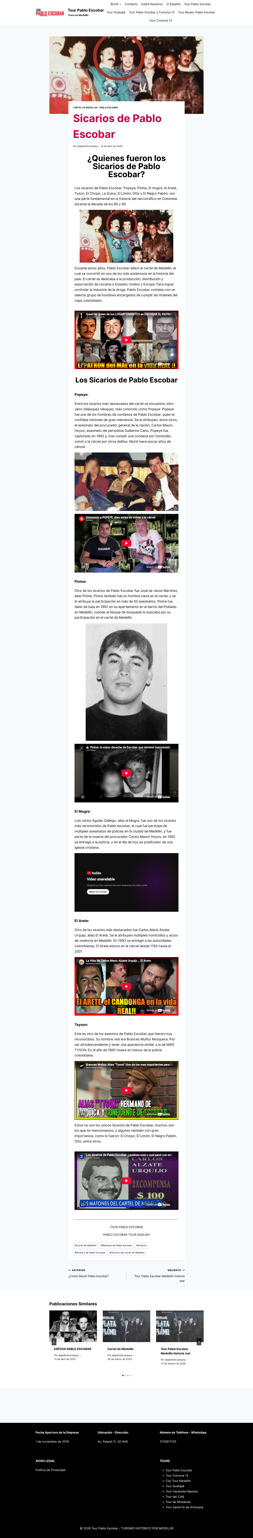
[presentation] (73, 1326)
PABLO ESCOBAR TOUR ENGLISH (126, 1234)
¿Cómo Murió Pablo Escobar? (88, 1273)
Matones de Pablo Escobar (116, 1245)
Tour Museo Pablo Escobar (196, 12)
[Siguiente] (199, 1341)
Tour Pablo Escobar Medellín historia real (159, 1276)
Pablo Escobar (108, 107)
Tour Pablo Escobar (197, 4)
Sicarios (141, 1245)
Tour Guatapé (116, 12)
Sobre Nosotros (152, 4)
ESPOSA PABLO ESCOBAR (72, 1349)
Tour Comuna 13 (160, 20)
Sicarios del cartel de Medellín (127, 1252)
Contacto (131, 4)
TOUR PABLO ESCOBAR (126, 1227)
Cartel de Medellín (85, 107)
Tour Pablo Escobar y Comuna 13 (152, 12)
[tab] (123, 1375)
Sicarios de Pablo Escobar (90, 1252)
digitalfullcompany (87, 146)
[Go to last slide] (54, 1341)
